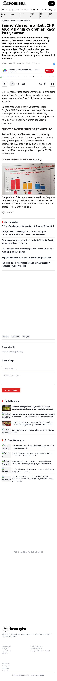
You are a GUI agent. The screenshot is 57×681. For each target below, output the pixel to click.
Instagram (6, 666)
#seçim (26, 336)
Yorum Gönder (11, 390)
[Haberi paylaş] (4, 84)
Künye (4, 649)
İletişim (4, 653)
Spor (43, 9)
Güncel (8, 9)
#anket (5, 336)
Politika (24, 9)
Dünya (16, 9)
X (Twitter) (5, 664)
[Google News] (54, 63)
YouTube (5, 670)
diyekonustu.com (8, 21)
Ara (51, 3)
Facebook (5, 668)
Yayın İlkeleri (6, 651)
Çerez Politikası (36, 649)
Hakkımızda (6, 646)
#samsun (15, 336)
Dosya (50, 9)
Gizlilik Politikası (36, 646)
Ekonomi (34, 9)
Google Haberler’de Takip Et (41, 651)
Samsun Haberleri (24, 21)
